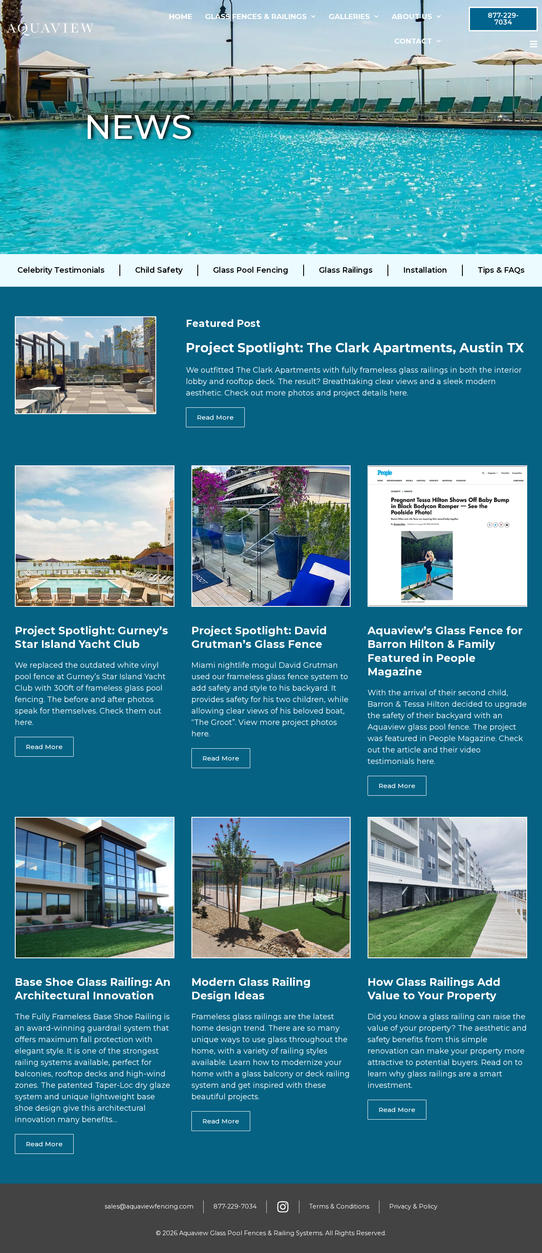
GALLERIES (349, 16)
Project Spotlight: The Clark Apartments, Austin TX (355, 348)
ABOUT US (412, 16)
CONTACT (413, 41)
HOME (180, 16)
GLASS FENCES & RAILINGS (256, 16)
